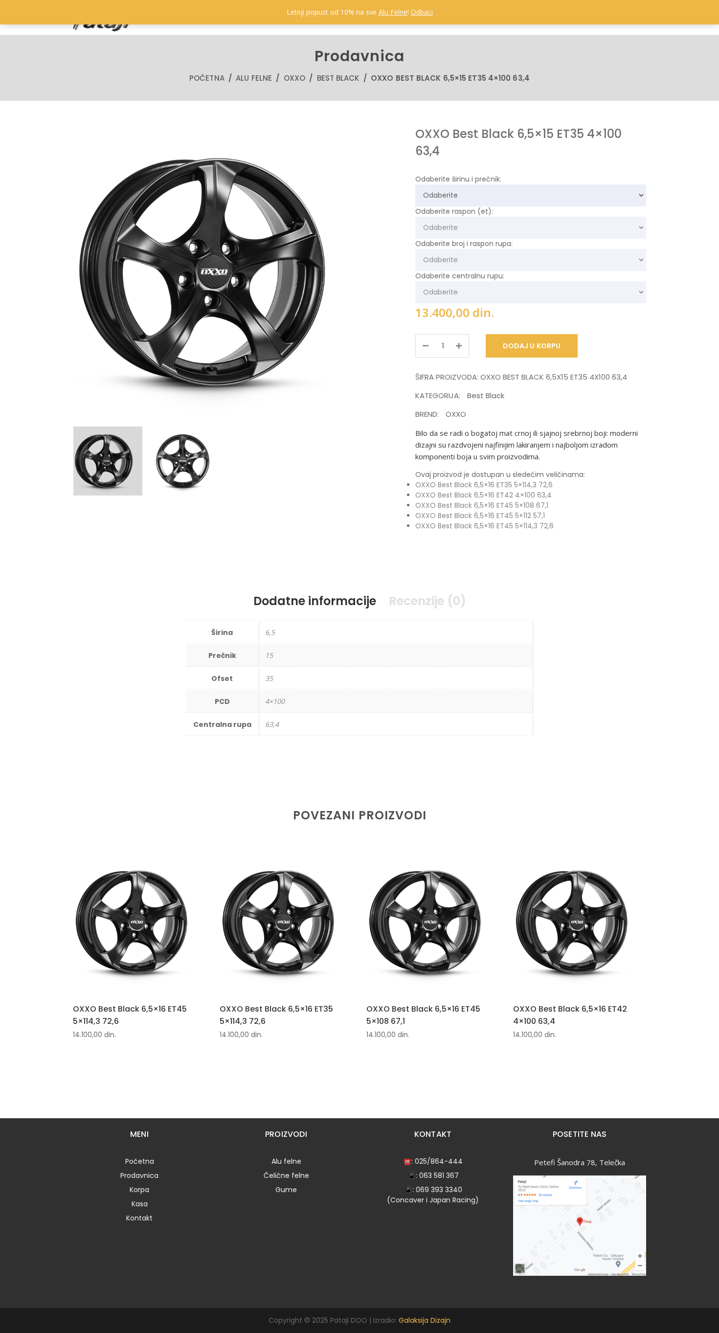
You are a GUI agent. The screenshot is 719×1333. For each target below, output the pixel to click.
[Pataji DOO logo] (103, 29)
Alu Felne (393, 12)
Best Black (338, 78)
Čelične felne (286, 1175)
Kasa (140, 1204)
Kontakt (139, 1218)
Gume (286, 1190)
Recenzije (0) (427, 601)
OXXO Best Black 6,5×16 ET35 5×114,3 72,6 (484, 485)
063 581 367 (439, 1175)
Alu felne (254, 78)
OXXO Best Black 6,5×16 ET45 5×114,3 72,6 (484, 526)
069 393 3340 (439, 1190)
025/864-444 (439, 1161)
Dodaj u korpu (532, 346)
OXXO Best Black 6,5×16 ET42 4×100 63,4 (483, 495)
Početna (207, 78)
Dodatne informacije (314, 601)
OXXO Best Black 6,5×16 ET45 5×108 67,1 (481, 505)
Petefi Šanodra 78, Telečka (579, 1162)
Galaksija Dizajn (424, 1320)
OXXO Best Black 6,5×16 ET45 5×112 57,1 (480, 515)
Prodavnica (139, 1175)
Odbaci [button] (422, 12)
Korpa (139, 1190)
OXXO (294, 78)
